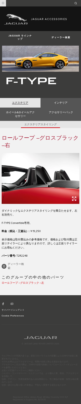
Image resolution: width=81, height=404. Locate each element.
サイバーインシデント (13, 310)
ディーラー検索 (61, 37)
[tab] (20, 103)
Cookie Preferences (13, 316)
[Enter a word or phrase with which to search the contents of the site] (77, 3)
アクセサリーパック (61, 112)
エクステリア (20, 102)
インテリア (61, 102)
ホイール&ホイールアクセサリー (20, 114)
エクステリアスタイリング (40, 124)
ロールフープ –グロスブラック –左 (23, 283)
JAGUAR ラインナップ (20, 37)
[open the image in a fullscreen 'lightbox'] (40, 178)
